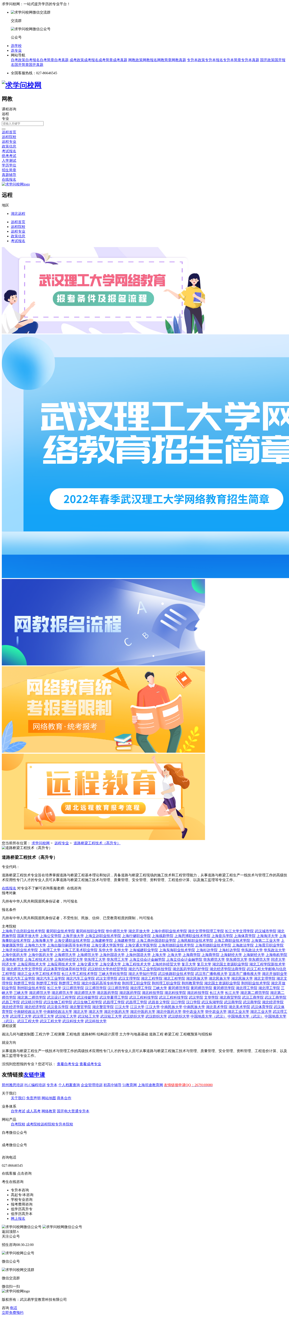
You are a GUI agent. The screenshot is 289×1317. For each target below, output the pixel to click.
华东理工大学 (95, 959)
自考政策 (18, 60)
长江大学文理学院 (239, 931)
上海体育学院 (245, 936)
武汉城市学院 (265, 931)
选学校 (16, 46)
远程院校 (9, 137)
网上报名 (18, 1218)
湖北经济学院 (273, 1002)
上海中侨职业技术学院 (169, 931)
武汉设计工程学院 (61, 997)
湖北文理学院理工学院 (206, 931)
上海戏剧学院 (162, 936)
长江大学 (54, 988)
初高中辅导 (112, 1085)
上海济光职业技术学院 (20, 950)
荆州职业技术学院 (255, 983)
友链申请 (34, 1075)
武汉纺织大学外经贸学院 (107, 969)
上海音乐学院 (222, 936)
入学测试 (9, 160)
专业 (5, 118)
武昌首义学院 (159, 1002)
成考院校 (33, 1124)
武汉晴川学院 (31, 1002)
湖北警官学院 (80, 1007)
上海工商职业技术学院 (232, 940)
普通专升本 (80, 1111)
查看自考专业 (68, 1064)
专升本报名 (214, 60)
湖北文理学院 (264, 978)
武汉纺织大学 (133, 1016)
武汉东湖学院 (212, 1002)
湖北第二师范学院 (254, 993)
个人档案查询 (69, 1085)
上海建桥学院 (102, 940)
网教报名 (150, 60)
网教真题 (179, 60)
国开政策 (267, 60)
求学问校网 (41, 843)
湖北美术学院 (217, 1007)
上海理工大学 (50, 950)
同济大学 (278, 959)
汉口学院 (178, 1002)
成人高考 (33, 1111)
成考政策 (77, 60)
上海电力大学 (35, 945)
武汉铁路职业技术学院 (176, 974)
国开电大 (64, 1111)
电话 (13, 1308)
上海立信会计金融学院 (147, 959)
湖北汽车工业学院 (20, 978)
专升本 (52, 1085)
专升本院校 (64, 1124)
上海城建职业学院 (143, 950)
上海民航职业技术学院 (195, 940)
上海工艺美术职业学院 (79, 950)
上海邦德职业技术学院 (176, 945)
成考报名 (91, 60)
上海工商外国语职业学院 (156, 940)
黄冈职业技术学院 (60, 931)
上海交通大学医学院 (107, 945)
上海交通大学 (87, 964)
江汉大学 (122, 1007)
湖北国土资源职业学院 (230, 964)
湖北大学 (80, 1012)
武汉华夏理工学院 (113, 997)
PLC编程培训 (35, 1085)
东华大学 (105, 950)
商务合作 (64, 1098)
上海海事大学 (42, 940)
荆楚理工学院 (24, 983)
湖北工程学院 (152, 978)
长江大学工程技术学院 (79, 974)
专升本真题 (250, 60)
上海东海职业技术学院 (177, 950)
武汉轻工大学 (66, 1016)
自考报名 (32, 60)
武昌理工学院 (114, 1002)
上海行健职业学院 (136, 936)
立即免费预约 (12, 1313)
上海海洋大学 (267, 936)
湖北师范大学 (40, 993)
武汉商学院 (233, 1002)
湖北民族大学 (197, 978)
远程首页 (9, 132)
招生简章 (9, 170)
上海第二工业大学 (265, 940)
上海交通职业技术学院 (72, 940)
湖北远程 (18, 213)
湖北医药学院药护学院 (190, 969)
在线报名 (9, 179)
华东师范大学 (214, 959)
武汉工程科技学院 (143, 997)
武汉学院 (196, 997)
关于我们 (18, 1098)
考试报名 (9, 151)
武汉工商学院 (253, 997)
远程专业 (9, 142)
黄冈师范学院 (179, 988)
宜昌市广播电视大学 (244, 974)
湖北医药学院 (107, 993)
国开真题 (36, 65)
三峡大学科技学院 (112, 974)
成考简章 (105, 60)
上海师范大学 (65, 955)
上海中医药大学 (14, 955)
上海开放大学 (73, 936)
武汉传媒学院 (87, 997)
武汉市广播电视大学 (211, 974)
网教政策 (135, 60)
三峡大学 (160, 988)
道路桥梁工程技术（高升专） (97, 843)
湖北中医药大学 (116, 1012)
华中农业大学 (193, 1012)
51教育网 (129, 1085)
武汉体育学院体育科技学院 (65, 969)
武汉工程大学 (28, 1021)
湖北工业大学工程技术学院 (39, 974)
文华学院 (211, 997)
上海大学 (159, 955)
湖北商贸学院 (230, 997)
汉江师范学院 (73, 988)
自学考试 (18, 1111)
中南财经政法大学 (28, 1012)
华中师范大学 (116, 931)
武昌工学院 (11, 1002)
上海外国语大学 (112, 955)
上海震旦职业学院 (269, 945)
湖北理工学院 (141, 988)
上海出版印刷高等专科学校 (68, 945)
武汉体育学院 (262, 1007)
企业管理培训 (92, 1085)
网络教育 (49, 1111)
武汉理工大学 (21, 1016)
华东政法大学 (252, 950)
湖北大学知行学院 (142, 974)
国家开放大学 (28, 936)
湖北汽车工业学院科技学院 (150, 969)
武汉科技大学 (73, 1021)
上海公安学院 (50, 936)
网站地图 (49, 1098)
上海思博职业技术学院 (192, 936)
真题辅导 (9, 175)
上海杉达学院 (207, 950)
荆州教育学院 (192, 983)
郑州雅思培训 (12, 1085)
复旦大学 (189, 964)
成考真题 (120, 60)
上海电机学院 (276, 955)
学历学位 (9, 165)
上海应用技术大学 (31, 964)
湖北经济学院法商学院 (228, 969)
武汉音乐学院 (58, 1007)
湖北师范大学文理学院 (24, 969)
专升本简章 (232, 60)
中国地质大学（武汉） (209, 1016)
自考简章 (47, 60)
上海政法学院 (243, 945)
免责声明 (33, 1098)
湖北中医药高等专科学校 (101, 983)
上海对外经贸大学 (68, 959)
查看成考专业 (90, 1064)
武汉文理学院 (106, 978)
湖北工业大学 (238, 1012)
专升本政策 (196, 60)
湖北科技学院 (152, 993)
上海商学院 (191, 955)
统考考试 (9, 156)
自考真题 (61, 60)
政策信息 (9, 146)
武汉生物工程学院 (57, 1002)
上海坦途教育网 (150, 1085)
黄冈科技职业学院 (90, 931)
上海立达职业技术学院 (103, 936)
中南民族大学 (171, 1007)
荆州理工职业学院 (136, 983)
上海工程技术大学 (38, 959)
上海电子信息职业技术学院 (23, 931)
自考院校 (18, 1124)
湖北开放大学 (139, 931)
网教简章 (164, 60)
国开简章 (21, 65)
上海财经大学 (231, 955)
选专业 (16, 50)
